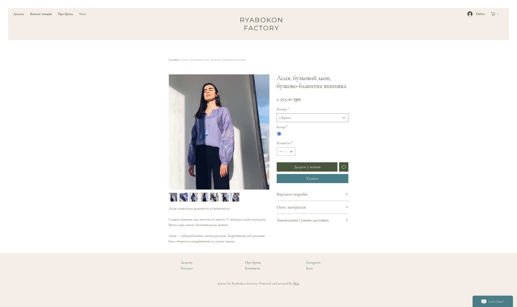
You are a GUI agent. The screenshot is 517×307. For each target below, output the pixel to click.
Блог (309, 268)
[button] (496, 14)
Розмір (283, 109)
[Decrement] (280, 151)
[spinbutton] (286, 151)
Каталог (187, 268)
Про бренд (253, 262)
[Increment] (291, 151)
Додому (187, 262)
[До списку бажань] (343, 167)
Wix (296, 283)
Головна (174, 60)
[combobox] (312, 117)
